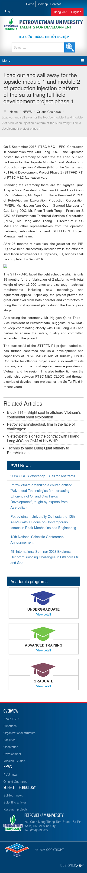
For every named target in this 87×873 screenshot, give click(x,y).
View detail (43, 614)
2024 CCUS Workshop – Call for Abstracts (42, 475)
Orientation (10, 746)
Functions (10, 725)
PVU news (10, 774)
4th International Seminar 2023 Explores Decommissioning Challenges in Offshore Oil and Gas (44, 557)
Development (12, 753)
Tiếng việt (60, 12)
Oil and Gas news (15, 781)
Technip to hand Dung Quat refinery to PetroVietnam (38, 450)
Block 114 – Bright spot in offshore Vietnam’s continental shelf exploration (44, 415)
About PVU (11, 718)
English (76, 12)
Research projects (15, 809)
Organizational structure (19, 732)
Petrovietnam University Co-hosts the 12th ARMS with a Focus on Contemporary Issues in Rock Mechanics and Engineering (43, 522)
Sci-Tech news (13, 795)
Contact (55, 4)
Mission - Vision (14, 760)
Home (30, 4)
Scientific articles (15, 802)
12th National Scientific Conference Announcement (37, 539)
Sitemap (42, 4)
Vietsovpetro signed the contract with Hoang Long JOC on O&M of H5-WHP (43, 438)
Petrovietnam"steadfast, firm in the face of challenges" (41, 426)
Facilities (9, 739)
